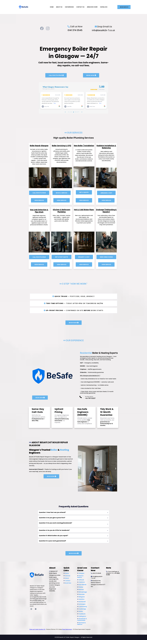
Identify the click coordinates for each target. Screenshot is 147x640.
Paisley (81, 587)
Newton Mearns (80, 576)
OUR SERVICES (69, 7)
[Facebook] (42, 28)
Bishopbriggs (83, 592)
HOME (52, 7)
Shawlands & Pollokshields (82, 619)
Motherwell (82, 602)
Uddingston (82, 616)
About (67, 578)
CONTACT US (80, 7)
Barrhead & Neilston (81, 623)
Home (67, 573)
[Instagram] (48, 28)
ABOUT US (59, 7)
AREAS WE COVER (92, 7)
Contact (67, 581)
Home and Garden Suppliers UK (37, 629)
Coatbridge (82, 609)
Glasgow (81, 573)
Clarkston (82, 582)
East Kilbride (82, 584)
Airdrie (81, 611)
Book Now (68, 583)
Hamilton (81, 599)
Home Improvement (67, 629)
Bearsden (82, 594)
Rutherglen (82, 604)
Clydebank (82, 614)
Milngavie (82, 597)
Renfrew (81, 589)
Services (67, 576)
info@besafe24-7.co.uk (103, 30)
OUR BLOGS (103, 7)
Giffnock (81, 580)
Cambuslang (83, 606)
